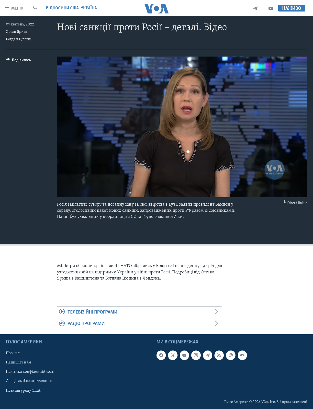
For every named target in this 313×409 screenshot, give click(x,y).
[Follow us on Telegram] (207, 355)
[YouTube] (270, 8)
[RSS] (219, 355)
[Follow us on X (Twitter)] (172, 355)
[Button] (18, 61)
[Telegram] (255, 8)
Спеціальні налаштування (29, 381)
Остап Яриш (16, 32)
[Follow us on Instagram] (196, 355)
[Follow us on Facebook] (161, 355)
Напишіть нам (18, 362)
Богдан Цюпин (19, 39)
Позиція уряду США (23, 390)
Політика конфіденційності (30, 372)
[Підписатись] (242, 355)
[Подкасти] (230, 355)
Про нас (13, 353)
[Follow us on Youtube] (184, 355)
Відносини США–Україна (71, 8)
